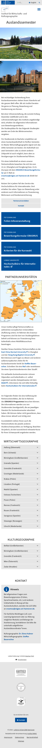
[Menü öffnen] (39, 10)
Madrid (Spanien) (11, 489)
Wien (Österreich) (11, 561)
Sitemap (21, 741)
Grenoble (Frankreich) (13, 468)
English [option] (33, 2)
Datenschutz (19, 737)
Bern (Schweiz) (10, 452)
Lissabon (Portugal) (12, 484)
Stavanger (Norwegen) (13, 521)
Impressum (8, 737)
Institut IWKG (32, 733)
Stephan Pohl (29, 656)
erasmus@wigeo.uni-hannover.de (15, 175)
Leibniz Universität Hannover (24, 730)
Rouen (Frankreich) (11, 510)
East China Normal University (13, 352)
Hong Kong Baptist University (20, 355)
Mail (24, 366)
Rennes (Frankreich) (12, 505)
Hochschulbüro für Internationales (20, 386)
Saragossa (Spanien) (12, 515)
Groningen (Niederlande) (14, 473)
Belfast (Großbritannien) (13, 545)
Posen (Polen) (9, 500)
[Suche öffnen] (40, 2)
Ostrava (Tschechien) (12, 494)
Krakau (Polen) (10, 479)
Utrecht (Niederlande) (13, 526)
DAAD (3, 383)
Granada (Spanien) (11, 463)
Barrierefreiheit (32, 737)
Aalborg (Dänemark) (12, 447)
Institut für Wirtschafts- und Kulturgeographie (14, 14)
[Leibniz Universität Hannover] (8, 3)
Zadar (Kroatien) (10, 566)
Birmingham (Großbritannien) (16, 458)
